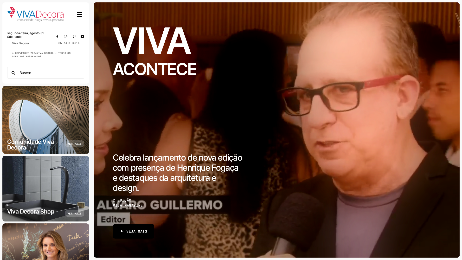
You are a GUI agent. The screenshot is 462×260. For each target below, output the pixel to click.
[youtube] (82, 36)
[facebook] (57, 36)
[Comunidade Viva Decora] (45, 120)
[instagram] (66, 36)
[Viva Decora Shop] (45, 188)
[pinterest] (74, 36)
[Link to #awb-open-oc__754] (79, 14)
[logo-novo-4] (35, 9)
